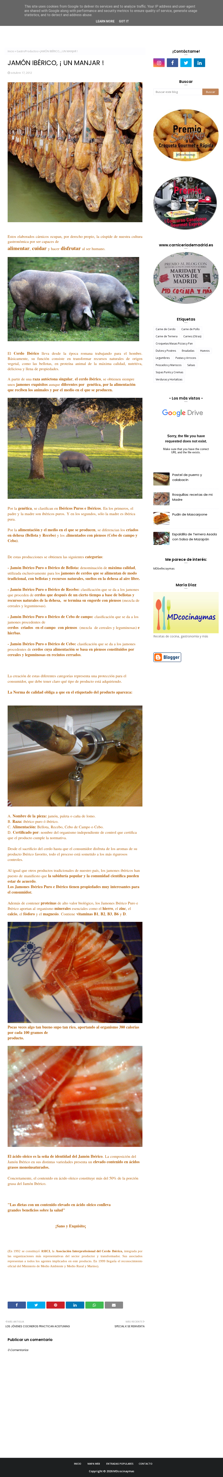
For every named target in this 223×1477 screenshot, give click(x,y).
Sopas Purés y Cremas (169, 372)
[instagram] (159, 62)
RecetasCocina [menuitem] (72, 31)
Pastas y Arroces (186, 358)
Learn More (105, 21)
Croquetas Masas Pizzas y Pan (174, 343)
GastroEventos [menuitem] (130, 31)
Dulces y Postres (166, 351)
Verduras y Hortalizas (169, 379)
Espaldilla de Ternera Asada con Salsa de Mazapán (194, 536)
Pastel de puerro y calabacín (187, 477)
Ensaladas (188, 351)
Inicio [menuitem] (51, 31)
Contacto (145, 1463)
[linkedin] (199, 62)
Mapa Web (94, 1463)
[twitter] (186, 62)
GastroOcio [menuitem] (189, 31)
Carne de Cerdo (166, 329)
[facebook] (172, 62)
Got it (124, 21)
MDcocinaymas (123, 1471)
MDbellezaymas (164, 568)
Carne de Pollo (190, 329)
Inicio (11, 51)
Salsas (191, 365)
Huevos (204, 351)
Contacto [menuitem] (211, 31)
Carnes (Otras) (192, 336)
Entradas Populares (119, 1463)
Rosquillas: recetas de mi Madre (192, 497)
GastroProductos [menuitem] (161, 31)
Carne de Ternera (166, 336)
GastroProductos (27, 51)
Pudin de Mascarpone (189, 514)
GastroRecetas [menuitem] (101, 31)
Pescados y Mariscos (168, 365)
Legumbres (163, 358)
